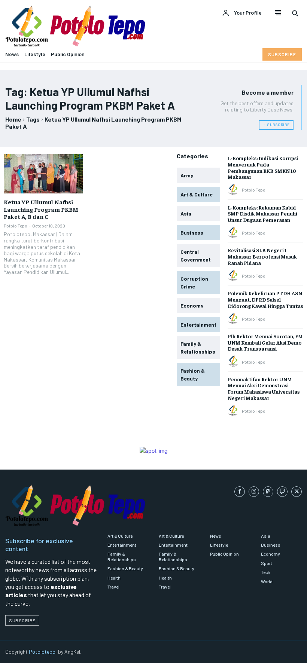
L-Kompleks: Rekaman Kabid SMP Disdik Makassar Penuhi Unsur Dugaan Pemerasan (262, 213)
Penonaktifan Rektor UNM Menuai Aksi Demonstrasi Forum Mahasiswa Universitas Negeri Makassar (264, 388)
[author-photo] (234, 190)
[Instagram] (254, 491)
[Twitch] (282, 491)
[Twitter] (296, 491)
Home (13, 119)
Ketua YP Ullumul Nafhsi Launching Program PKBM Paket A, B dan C (41, 209)
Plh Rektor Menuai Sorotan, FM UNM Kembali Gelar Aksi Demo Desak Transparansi (265, 342)
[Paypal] (268, 491)
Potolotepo (42, 651)
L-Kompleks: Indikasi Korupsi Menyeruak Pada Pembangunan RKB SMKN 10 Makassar (263, 167)
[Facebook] (239, 491)
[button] (295, 13)
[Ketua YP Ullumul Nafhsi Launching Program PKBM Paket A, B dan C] (43, 173)
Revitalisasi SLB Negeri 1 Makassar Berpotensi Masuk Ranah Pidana (262, 256)
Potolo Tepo (15, 225)
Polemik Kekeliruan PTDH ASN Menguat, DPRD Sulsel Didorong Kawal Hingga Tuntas (265, 299)
